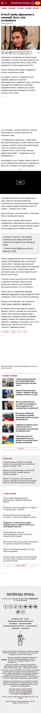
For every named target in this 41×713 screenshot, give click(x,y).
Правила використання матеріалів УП (20, 621)
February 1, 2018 (9, 251)
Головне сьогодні (9, 376)
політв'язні (5, 331)
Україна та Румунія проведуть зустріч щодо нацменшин (18, 550)
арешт (13, 331)
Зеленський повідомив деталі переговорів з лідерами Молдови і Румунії (17, 500)
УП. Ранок (20, 8)
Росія (25, 331)
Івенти (27, 619)
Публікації (11, 8)
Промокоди (25, 628)
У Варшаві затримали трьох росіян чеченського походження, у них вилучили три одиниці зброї (27, 428)
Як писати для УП (31, 626)
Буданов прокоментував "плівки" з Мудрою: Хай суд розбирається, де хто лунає (27, 392)
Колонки (28, 8)
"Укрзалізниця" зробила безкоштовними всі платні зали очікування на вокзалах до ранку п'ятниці (20, 559)
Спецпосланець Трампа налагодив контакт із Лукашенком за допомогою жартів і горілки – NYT (19, 464)
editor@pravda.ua (25, 694)
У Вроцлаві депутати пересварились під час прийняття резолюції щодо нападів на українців (27, 439)
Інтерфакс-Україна (23, 661)
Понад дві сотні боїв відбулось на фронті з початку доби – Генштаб (20, 509)
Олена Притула (27, 692)
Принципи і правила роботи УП (13, 626)
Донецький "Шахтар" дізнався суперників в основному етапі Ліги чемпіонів (20, 543)
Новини (4, 8)
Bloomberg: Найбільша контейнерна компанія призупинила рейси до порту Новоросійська (27, 416)
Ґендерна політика (25, 623)
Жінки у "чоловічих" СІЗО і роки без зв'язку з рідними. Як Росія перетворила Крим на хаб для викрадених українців (20, 481)
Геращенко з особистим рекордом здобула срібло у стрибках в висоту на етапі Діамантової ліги (18, 525)
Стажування (15, 628)
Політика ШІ (13, 623)
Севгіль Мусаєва (27, 690)
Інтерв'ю (36, 8)
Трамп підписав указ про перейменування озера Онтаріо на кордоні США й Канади (17, 534)
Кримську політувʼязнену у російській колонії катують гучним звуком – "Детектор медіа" (18, 472)
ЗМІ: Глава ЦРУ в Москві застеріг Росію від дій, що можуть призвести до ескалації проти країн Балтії (27, 405)
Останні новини (9, 494)
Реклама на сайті (17, 619)
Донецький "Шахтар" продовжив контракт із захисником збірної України (19, 516)
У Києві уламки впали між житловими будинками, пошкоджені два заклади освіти (26, 382)
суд (19, 331)
